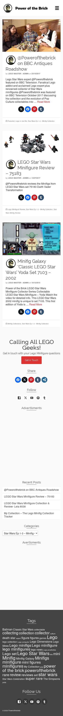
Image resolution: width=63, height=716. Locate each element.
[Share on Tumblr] (41, 109)
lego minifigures (16, 649)
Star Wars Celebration (13, 678)
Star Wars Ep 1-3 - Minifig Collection (41, 121)
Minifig (9, 657)
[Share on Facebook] (28, 109)
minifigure (11, 662)
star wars (47, 674)
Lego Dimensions (41, 641)
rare (5, 674)
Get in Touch (31, 360)
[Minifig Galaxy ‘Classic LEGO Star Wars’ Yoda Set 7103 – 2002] (31, 238)
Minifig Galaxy (25, 658)
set (36, 675)
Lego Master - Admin (18, 73)
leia (51, 654)
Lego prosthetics (49, 650)
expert (18, 638)
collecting (10, 632)
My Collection (32, 666)
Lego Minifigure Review (16, 209)
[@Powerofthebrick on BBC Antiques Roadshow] (31, 35)
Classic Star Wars (23, 629)
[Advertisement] (31, 444)
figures (34, 638)
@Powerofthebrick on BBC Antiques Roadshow (31, 490)
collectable (39, 629)
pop (41, 667)
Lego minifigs (20, 645)
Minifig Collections (14, 324)
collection (26, 632)
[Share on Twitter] (21, 109)
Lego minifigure (44, 645)
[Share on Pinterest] (34, 109)
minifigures (12, 666)
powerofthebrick (40, 670)
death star (8, 638)
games (42, 638)
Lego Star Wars (33, 653)
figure (25, 637)
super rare (34, 678)
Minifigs (42, 658)
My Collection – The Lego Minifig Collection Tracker (29, 514)
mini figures (31, 662)
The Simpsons (51, 679)
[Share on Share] (44, 380)
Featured (11, 121)
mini (56, 653)
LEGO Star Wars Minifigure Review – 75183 (29, 496)
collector (42, 632)
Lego (52, 637)
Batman (7, 629)
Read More (43, 102)
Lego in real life (21, 121)
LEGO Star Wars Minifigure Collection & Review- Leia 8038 (27, 504)
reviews (27, 674)
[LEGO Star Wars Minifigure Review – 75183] (31, 143)
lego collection (9, 641)
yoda (4, 682)
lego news (37, 649)
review (15, 674)
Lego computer (23, 642)
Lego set (9, 653)
